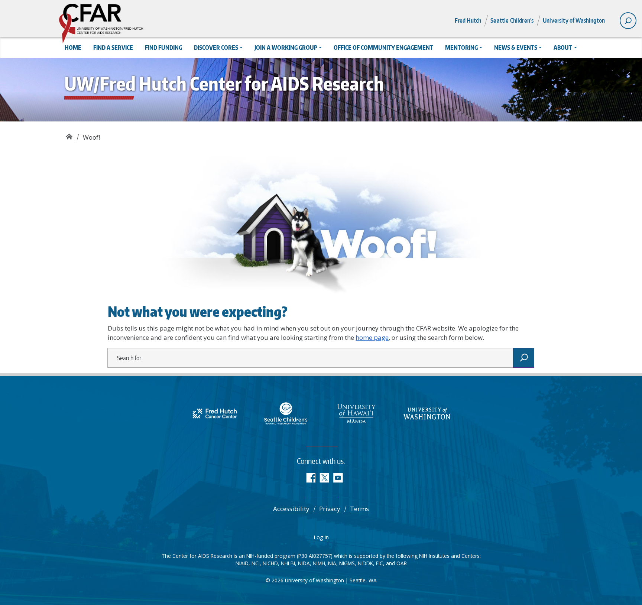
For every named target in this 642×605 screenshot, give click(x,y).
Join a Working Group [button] (285, 47)
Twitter (324, 478)
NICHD (270, 563)
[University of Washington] (426, 413)
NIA (332, 563)
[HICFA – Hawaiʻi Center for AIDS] (356, 413)
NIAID (242, 563)
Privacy (329, 508)
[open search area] (628, 20)
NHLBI (288, 563)
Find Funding (163, 47)
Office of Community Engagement (383, 47)
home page (372, 337)
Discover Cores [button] (216, 47)
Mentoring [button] (461, 47)
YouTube (338, 478)
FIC (379, 563)
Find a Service (113, 47)
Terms (359, 508)
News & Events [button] (515, 47)
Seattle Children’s (512, 20)
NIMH (319, 563)
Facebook (310, 478)
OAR (401, 563)
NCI (256, 563)
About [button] (563, 47)
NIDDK (365, 563)
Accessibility (291, 508)
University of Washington (574, 20)
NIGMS (347, 563)
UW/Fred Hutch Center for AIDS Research (69, 134)
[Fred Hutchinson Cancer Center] (215, 413)
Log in (321, 537)
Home (73, 47)
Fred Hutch (468, 20)
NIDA (304, 563)
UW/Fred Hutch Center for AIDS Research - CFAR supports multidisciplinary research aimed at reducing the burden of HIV (125, 24)
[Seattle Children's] (285, 413)
